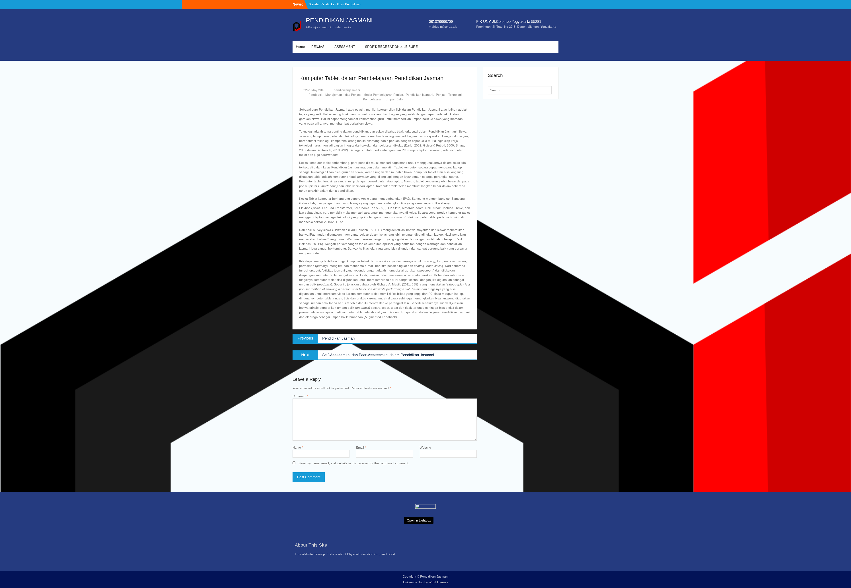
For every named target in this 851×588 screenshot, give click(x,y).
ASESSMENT (344, 47)
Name (298, 447)
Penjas (440, 94)
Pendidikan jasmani (419, 94)
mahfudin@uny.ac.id (443, 26)
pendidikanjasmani (347, 90)
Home (300, 47)
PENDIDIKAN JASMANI (339, 20)
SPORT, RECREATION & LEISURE (391, 47)
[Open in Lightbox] (425, 516)
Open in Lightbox (419, 520)
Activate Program (321, 4)
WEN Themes (438, 582)
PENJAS (317, 47)
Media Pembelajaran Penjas (383, 94)
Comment (300, 396)
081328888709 (441, 22)
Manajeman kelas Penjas (343, 94)
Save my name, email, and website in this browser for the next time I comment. (354, 463)
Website (425, 447)
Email (361, 447)
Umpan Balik (394, 99)
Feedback (315, 94)
